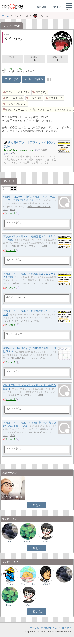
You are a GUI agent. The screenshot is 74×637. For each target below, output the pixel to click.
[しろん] (46, 531)
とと (10, 541)
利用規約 (46, 627)
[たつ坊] (9, 574)
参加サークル (57, 59)
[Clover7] (28, 531)
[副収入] (34, 98)
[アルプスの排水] (28, 574)
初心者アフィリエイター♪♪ (12, 498)
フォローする (11, 79)
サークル (34, 627)
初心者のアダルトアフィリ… (26, 246)
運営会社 (67, 627)
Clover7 (28, 541)
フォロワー (35, 59)
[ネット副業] (13, 98)
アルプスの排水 (28, 584)
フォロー (12, 59)
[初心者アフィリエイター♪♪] (13, 488)
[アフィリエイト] (16, 92)
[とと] (9, 531)
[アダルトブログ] (15, 103)
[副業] (40, 92)
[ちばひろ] (46, 574)
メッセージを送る (33, 79)
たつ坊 (10, 584)
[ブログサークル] (12, 6)
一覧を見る (36, 505)
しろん (46, 541)
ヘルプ (56, 627)
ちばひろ (46, 584)
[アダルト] (54, 98)
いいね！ (11, 213)
